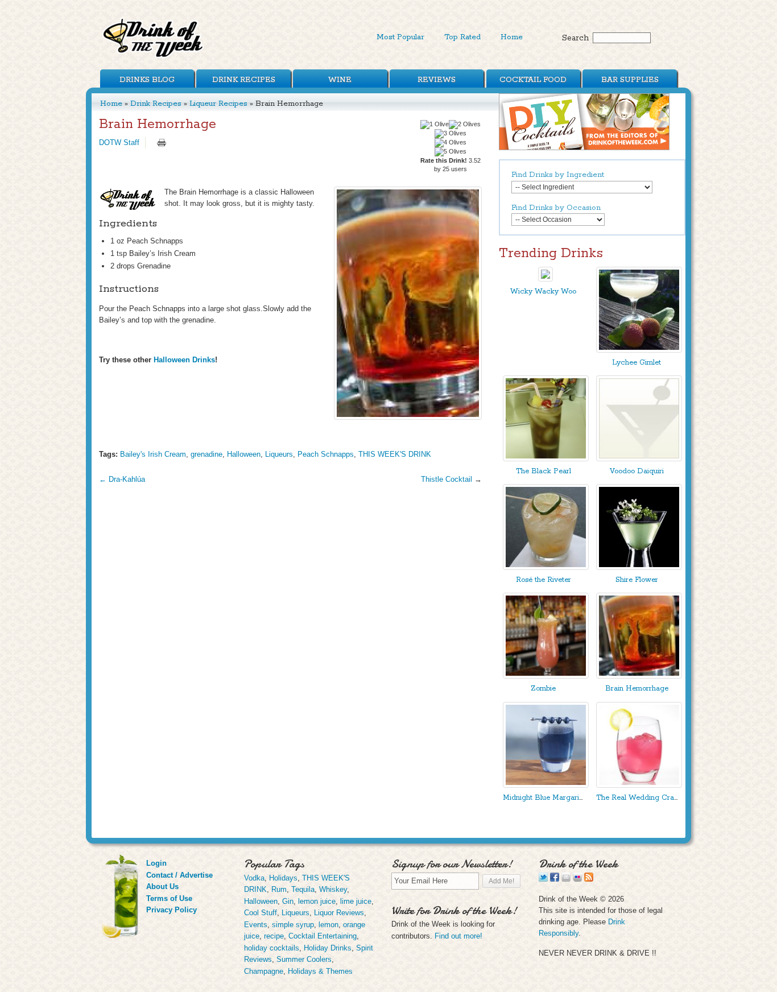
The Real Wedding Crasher (642, 798)
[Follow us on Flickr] (577, 879)
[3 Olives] (450, 133)
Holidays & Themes (320, 971)
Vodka (254, 878)
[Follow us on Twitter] (543, 879)
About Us (162, 886)
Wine (340, 80)
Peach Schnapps (325, 454)
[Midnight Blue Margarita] (546, 785)
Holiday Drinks (328, 948)
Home (512, 37)
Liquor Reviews (339, 912)
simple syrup (293, 924)
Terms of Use (169, 898)
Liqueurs (279, 454)
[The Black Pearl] (546, 458)
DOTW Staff (119, 142)
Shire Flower (636, 580)
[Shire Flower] (639, 567)
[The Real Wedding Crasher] (639, 785)
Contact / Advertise (179, 875)
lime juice (355, 901)
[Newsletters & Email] (566, 879)
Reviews (437, 80)
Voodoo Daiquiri (637, 471)
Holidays (283, 878)
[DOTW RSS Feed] (588, 879)
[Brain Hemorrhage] (408, 303)
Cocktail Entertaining (322, 936)
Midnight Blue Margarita (544, 798)
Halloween (244, 454)
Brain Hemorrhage (636, 688)
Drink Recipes (243, 80)
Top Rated (462, 37)
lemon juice (317, 901)
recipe (274, 936)
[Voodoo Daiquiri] (639, 458)
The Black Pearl (543, 471)
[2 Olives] (465, 124)
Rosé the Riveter (543, 580)
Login (156, 863)
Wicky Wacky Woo (543, 291)
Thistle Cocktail (446, 479)
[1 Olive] (434, 124)
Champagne (263, 971)
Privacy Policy (171, 910)
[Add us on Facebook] (554, 879)
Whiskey (333, 889)
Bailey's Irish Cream (153, 454)
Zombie (543, 688)
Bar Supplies (630, 80)
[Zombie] (546, 676)
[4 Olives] (450, 142)
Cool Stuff (260, 912)
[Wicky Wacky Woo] (545, 279)
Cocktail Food (533, 80)
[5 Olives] (450, 151)
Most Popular (400, 37)
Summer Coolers (304, 959)
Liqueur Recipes (218, 103)
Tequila (303, 889)
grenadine (206, 454)
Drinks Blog (147, 80)
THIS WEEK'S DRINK (394, 454)
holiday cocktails (271, 948)
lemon (328, 924)
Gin (288, 901)
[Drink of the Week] (153, 57)
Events (255, 924)
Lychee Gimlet (636, 362)
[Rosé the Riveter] (546, 567)
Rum (279, 889)
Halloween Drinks (184, 360)
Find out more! (458, 936)
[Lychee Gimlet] (639, 350)
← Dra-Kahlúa (122, 479)
